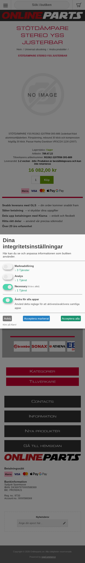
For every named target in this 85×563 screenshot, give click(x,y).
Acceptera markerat (36, 318)
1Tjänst (21, 280)
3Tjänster (22, 269)
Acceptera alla (71, 318)
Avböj (7, 318)
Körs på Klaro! (9, 324)
